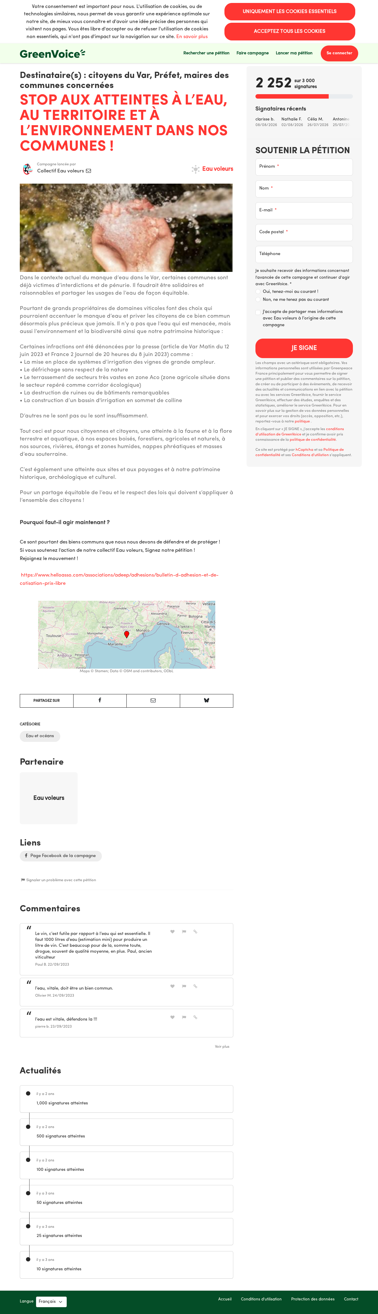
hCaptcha (304, 450)
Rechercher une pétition (206, 53)
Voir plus (222, 1047)
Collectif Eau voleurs (61, 171)
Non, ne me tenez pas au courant (296, 300)
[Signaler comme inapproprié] (184, 932)
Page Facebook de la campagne (62, 856)
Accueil (225, 1299)
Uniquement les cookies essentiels (290, 11)
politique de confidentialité (313, 440)
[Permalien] (195, 931)
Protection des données (313, 1299)
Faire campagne (253, 53)
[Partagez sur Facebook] (100, 701)
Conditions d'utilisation (261, 1299)
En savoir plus (192, 36)
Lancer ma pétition (294, 53)
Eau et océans (40, 736)
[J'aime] (172, 932)
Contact (351, 1299)
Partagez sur (46, 701)
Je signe (304, 348)
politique (303, 421)
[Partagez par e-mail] (153, 701)
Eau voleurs (217, 169)
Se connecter (339, 53)
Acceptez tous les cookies (289, 31)
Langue (27, 1301)
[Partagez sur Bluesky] (207, 701)
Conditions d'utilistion (310, 455)
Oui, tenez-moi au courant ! (290, 292)
